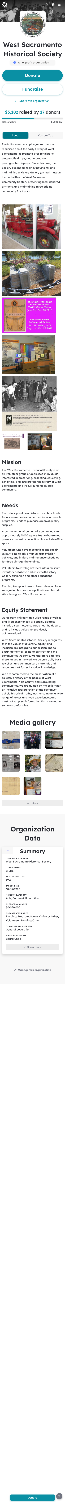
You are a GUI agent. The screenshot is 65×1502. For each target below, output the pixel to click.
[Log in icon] (53, 4)
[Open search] (47, 4)
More (35, 803)
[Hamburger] (59, 4)
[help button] (59, 1496)
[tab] (15, 135)
